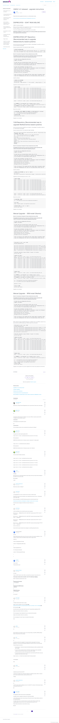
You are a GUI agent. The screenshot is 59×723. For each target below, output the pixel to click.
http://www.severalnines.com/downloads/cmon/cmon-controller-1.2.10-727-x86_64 (26, 605)
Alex (16, 637)
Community (42, 1)
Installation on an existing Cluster (18, 387)
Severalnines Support (6, 5)
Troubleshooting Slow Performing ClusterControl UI (6, 35)
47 (45, 372)
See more (4, 48)
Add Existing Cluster (6, 46)
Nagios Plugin (5, 38)
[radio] (27, 377)
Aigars (17, 626)
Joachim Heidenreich (19, 483)
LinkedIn (16, 371)
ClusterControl (18, 5)
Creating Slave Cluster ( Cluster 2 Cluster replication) (7, 18)
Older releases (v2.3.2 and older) (6, 11)
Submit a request (33, 381)
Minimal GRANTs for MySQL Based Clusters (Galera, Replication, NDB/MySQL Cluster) (27, 394)
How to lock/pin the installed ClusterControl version (7, 27)
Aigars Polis (18, 410)
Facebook (14, 371)
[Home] (7, 2)
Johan (17, 11)
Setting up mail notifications (17, 391)
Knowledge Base (12, 5)
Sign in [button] (54, 1)
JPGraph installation (16, 389)
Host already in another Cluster (7, 31)
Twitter (15, 371)
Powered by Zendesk (55, 722)
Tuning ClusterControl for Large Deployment (7, 15)
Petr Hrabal (17, 597)
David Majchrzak (18, 402)
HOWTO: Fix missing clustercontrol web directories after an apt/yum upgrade (6, 43)
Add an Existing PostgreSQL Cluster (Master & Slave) (6, 23)
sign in (16, 714)
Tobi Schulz (17, 491)
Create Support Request (48, 1)
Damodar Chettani (19, 570)
